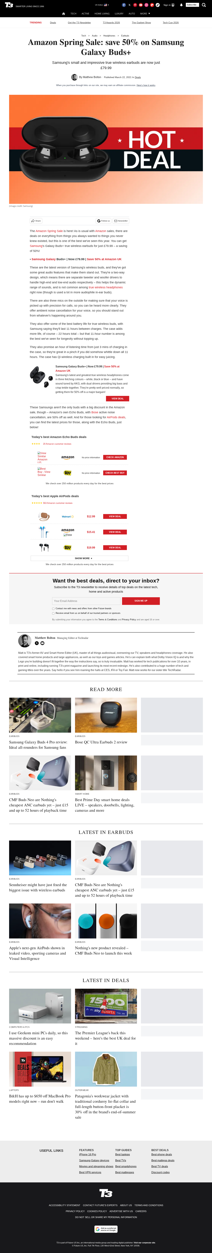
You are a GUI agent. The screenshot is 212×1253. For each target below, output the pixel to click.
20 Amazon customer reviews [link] (57, 444)
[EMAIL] (43, 643)
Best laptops (122, 1154)
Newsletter (123, 221)
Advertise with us (121, 1211)
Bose (94, 412)
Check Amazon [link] (115, 457)
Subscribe (191, 5)
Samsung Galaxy (44, 259)
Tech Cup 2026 (171, 22)
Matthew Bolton (92, 77)
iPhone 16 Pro (87, 1154)
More (143, 13)
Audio (94, 35)
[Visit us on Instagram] (146, 5)
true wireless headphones (106, 287)
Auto (132, 13)
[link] (41, 377)
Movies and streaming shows (96, 1166)
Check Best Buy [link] (115, 473)
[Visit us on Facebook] (124, 5)
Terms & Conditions (107, 619)
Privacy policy (75, 1211)
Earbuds (125, 35)
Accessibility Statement (64, 1205)
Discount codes (160, 1172)
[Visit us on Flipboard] (152, 5)
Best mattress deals (162, 1160)
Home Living (102, 13)
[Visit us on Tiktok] (158, 5)
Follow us (105, 221)
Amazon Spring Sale (49, 231)
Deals (53, 22)
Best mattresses (124, 1172)
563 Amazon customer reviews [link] (58, 503)
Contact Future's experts (100, 1205)
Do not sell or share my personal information (106, 1217)
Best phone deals (161, 1154)
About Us (126, 1205)
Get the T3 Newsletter (79, 22)
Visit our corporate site (144, 1243)
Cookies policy (97, 1211)
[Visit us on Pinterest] (135, 5)
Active (85, 13)
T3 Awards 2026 (111, 22)
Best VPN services (90, 1172)
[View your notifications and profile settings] (181, 5)
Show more (82, 558)
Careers (140, 1211)
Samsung (36, 246)
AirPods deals (116, 417)
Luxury (119, 13)
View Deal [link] (115, 516)
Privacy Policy (129, 619)
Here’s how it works (146, 85)
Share (38, 221)
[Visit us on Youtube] (141, 5)
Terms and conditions (148, 1205)
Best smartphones (125, 1166)
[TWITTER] (37, 643)
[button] (79, 457)
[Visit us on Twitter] (130, 5)
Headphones (109, 35)
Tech (73, 13)
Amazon (100, 231)
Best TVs (120, 1160)
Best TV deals (159, 1166)
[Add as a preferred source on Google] (106, 1229)
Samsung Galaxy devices (94, 1160)
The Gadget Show (141, 22)
